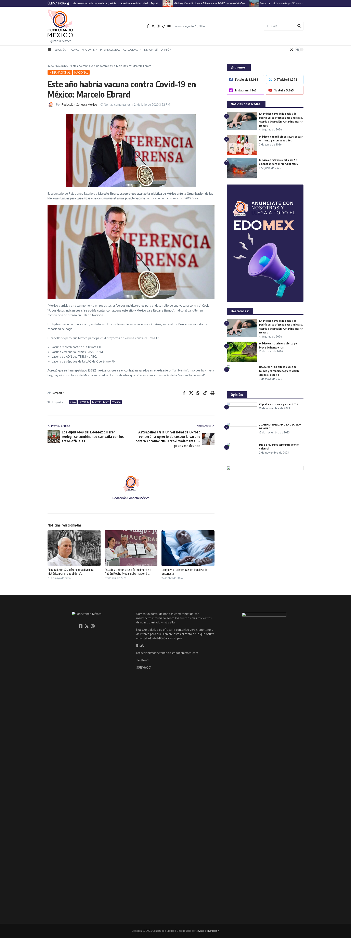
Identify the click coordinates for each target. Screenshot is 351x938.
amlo (73, 402)
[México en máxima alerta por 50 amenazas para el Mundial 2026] (243, 3)
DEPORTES (151, 49)
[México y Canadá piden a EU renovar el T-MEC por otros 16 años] (157, 3)
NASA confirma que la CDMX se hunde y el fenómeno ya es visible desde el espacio (279, 370)
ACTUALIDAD (131, 49)
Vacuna (116, 402)
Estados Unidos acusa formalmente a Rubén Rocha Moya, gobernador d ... (128, 571)
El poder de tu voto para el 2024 (279, 404)
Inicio (51, 65)
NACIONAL (88, 49)
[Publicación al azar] (291, 49)
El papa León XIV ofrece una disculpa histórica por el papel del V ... (70, 571)
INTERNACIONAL (110, 49)
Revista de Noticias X (207, 930)
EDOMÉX (60, 49)
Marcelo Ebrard (100, 402)
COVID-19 (84, 402)
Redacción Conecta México (79, 104)
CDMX (75, 49)
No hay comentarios (117, 104)
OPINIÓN (166, 49)
